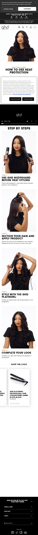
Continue (27, 9)
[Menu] (34, 27)
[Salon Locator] (26, 27)
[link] (19, 16)
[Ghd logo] (5, 27)
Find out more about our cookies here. (22, 94)
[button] (19, 507)
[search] (19, 27)
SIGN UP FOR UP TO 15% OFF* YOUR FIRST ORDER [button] (17, 501)
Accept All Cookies (15, 99)
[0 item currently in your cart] (30, 27)
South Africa (9, 523)
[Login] (23, 27)
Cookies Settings (28, 99)
